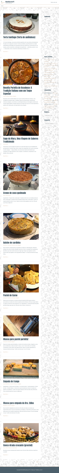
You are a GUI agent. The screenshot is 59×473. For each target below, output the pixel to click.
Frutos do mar (14, 245)
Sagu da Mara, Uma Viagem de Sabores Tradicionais (20, 140)
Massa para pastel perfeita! (15, 339)
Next (37, 461)
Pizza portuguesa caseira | (49, 106)
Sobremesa (10, 39)
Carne (4, 96)
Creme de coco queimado (14, 193)
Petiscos (15, 383)
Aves (4, 383)
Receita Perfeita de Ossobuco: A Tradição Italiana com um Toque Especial (17, 90)
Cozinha (9, 245)
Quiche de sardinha (11, 242)
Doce (4, 195)
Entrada (13, 297)
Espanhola (5, 39)
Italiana (7, 96)
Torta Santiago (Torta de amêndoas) (19, 37)
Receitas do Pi (9, 2)
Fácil (7, 447)
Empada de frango (11, 381)
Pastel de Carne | (47, 96)
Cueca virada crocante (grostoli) (17, 445)
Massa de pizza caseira (49, 107)
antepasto (5, 297)
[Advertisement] (51, 36)
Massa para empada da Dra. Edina (18, 403)
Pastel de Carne (10, 295)
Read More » (5, 51)
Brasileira (5, 245)
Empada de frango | (48, 100)
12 (21, 461)
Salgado (14, 96)
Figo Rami (56, 104)
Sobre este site (54, 2)
